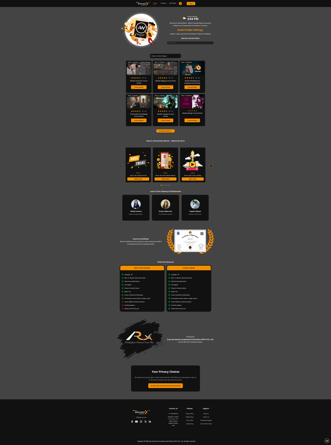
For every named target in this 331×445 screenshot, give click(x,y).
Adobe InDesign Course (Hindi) (192, 113)
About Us (206, 413)
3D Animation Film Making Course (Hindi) (138, 115)
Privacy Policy (189, 413)
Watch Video (138, 179)
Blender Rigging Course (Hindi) (165, 81)
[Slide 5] (168, 185)
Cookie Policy (189, 424)
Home (155, 3)
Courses (163, 3)
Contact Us (206, 417)
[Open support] (327, 441)
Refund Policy (189, 417)
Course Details (138, 87)
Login (191, 3)
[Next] (211, 166)
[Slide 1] (161, 185)
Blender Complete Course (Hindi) (165, 115)
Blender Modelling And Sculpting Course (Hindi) (192, 82)
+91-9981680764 (173, 413)
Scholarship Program (206, 420)
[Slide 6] (169, 185)
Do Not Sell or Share (206, 424)
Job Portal (172, 3)
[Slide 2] (162, 185)
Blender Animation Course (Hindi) (138, 82)
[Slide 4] (166, 185)
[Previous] (120, 166)
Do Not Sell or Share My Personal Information (165, 385)
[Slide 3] (164, 185)
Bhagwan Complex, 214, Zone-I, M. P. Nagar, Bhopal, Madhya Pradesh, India (173, 421)
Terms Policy (189, 420)
